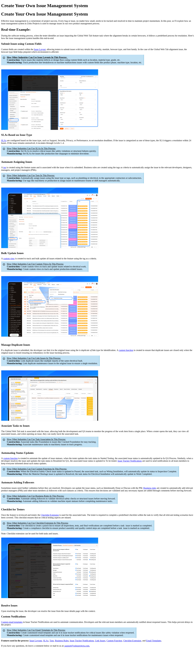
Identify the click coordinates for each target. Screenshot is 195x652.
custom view (9, 258)
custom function (126, 350)
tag (4, 167)
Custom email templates (12, 622)
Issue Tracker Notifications (130, 461)
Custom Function (114, 640)
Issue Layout (40, 49)
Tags (52, 640)
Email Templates (153, 640)
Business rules (149, 488)
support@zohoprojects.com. (77, 646)
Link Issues (100, 640)
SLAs (3, 140)
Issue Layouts (36, 640)
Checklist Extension (50, 515)
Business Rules (62, 640)
